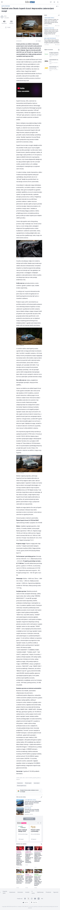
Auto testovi (36, 783)
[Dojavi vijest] (54, 2)
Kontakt (27, 892)
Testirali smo (20, 783)
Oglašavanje (40, 892)
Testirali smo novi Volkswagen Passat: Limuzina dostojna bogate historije (33, 803)
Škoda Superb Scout (21, 785)
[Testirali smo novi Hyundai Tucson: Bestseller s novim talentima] (20, 811)
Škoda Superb (28, 783)
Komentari (20, 892)
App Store (26, 902)
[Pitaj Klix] (50, 2)
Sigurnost (55, 892)
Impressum (12, 892)
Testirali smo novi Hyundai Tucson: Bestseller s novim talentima (32, 811)
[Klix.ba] (30, 2)
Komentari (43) (29, 818)
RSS (42, 898)
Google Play (35, 902)
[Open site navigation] (2, 2)
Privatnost (48, 892)
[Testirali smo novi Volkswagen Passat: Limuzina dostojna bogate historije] (20, 803)
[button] (38, 823)
